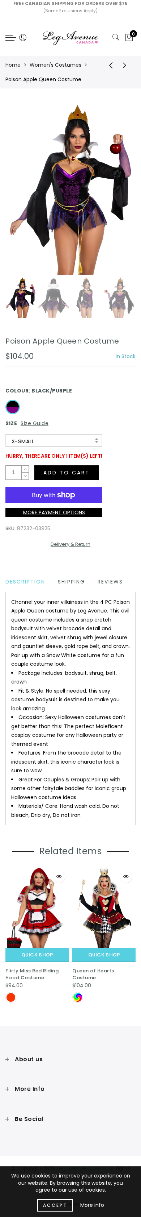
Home (13, 64)
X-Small (23, 441)
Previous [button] (19, 193)
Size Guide (34, 423)
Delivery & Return (70, 544)
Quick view (58, 876)
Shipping (71, 581)
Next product (127, 65)
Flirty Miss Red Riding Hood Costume (32, 974)
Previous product (108, 65)
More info (92, 1205)
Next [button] (113, 192)
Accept (55, 1205)
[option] (70, 189)
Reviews (110, 581)
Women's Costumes (55, 64)
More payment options (54, 512)
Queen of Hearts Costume (93, 974)
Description (25, 581)
